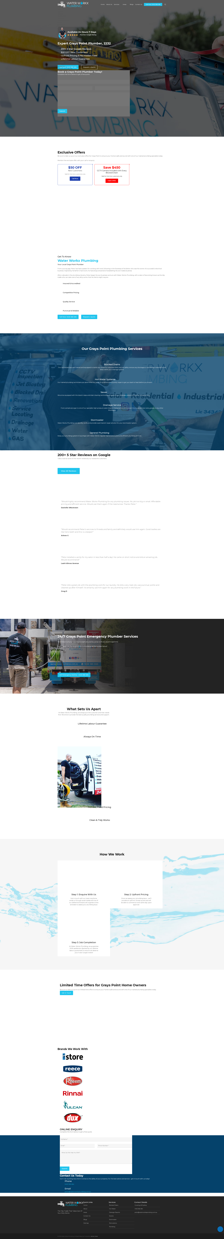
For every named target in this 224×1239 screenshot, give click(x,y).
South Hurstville (63, 33)
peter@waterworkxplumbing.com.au (78, 1192)
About (85, 1209)
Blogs (131, 4)
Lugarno (60, 45)
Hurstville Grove (63, 51)
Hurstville (61, 54)
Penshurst (61, 35)
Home (103, 4)
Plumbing (61, 28)
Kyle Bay (60, 47)
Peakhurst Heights (64, 37)
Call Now (75, 178)
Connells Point (62, 56)
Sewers (60, 22)
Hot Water (61, 18)
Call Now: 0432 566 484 (153, 4)
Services (116, 4)
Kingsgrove (61, 49)
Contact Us (138, 4)
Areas (124, 4)
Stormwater (61, 24)
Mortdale (60, 43)
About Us (109, 4)
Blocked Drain (62, 16)
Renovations (62, 26)
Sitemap (86, 1223)
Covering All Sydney (140, 1205)
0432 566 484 (69, 1184)
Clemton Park (62, 58)
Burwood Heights (63, 60)
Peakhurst (61, 39)
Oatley (60, 41)
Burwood (60, 62)
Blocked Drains (113, 1205)
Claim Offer (112, 181)
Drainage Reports (63, 20)
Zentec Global (94, 1236)
